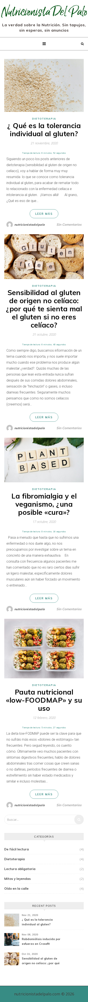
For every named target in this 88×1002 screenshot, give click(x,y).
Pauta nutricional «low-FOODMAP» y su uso (44, 700)
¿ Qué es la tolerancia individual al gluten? (44, 129)
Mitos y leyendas (17, 879)
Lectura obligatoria (19, 869)
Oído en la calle (16, 888)
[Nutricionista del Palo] (44, 11)
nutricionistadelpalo (29, 225)
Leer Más (44, 213)
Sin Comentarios (69, 224)
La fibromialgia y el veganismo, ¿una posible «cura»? (44, 503)
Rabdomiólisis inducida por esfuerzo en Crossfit (41, 941)
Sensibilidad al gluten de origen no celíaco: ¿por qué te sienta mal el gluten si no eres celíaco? (44, 308)
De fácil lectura (16, 849)
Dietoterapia (44, 118)
